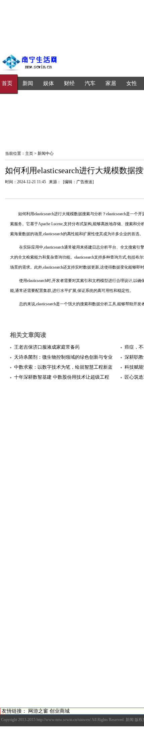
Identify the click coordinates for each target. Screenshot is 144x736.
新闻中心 (46, 153)
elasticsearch (116, 214)
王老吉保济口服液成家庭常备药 (47, 347)
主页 (29, 153)
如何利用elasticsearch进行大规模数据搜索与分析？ (62, 214)
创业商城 (60, 711)
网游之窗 (38, 711)
